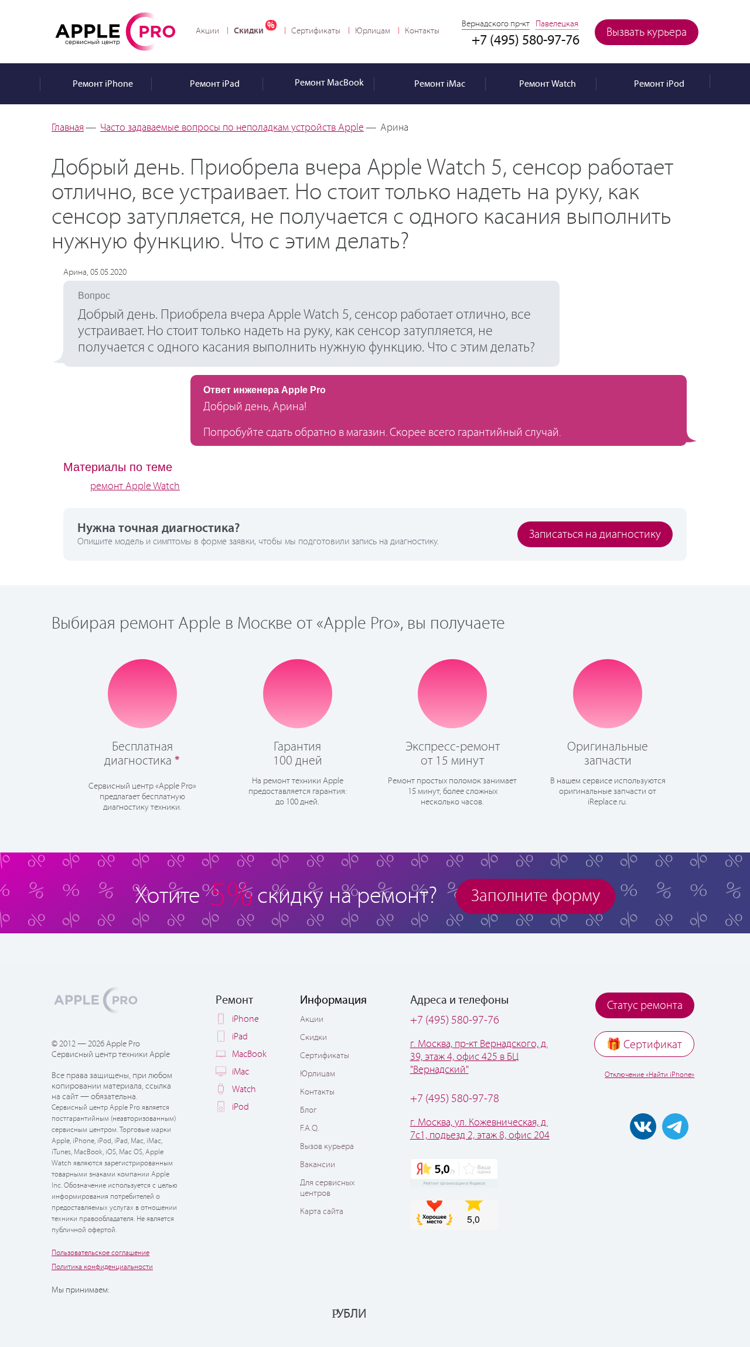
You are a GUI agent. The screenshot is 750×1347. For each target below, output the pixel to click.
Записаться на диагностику (595, 534)
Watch (244, 1089)
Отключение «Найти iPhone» (649, 1074)
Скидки (249, 31)
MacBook (249, 1054)
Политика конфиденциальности (102, 1267)
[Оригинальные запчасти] (607, 692)
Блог (308, 1110)
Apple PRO (115, 31)
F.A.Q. (309, 1128)
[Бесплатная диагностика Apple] (142, 692)
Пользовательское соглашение (100, 1253)
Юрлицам (372, 31)
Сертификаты (315, 31)
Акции (207, 31)
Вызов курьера (327, 1146)
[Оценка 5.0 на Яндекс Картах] (454, 1173)
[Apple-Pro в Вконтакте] (643, 1126)
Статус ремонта (645, 1006)
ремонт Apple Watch (135, 486)
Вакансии (317, 1164)
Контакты (422, 31)
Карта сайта (321, 1211)
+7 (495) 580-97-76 (454, 1020)
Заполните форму (535, 896)
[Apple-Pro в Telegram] (675, 1126)
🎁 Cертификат (644, 1045)
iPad (240, 1037)
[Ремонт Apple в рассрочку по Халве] (640, 1313)
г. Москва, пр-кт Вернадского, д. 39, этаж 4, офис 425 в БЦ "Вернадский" (479, 1057)
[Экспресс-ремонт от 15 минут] (452, 692)
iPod (240, 1107)
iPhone (245, 1019)
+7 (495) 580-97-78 (454, 1099)
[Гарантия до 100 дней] (297, 692)
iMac (240, 1072)
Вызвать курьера (646, 32)
